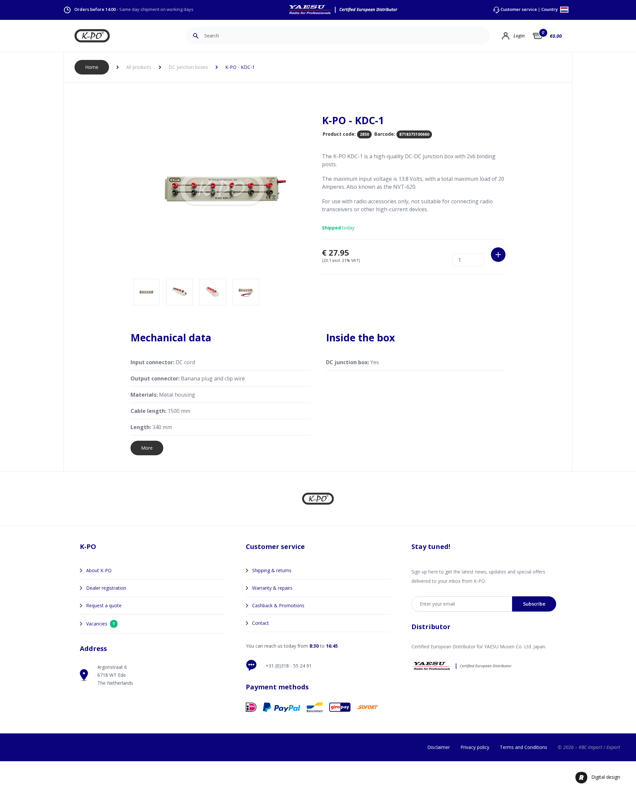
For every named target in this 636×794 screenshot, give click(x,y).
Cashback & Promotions (278, 605)
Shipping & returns (272, 570)
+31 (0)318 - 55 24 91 (289, 666)
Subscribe (534, 604)
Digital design (605, 777)
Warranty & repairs (272, 588)
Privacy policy (474, 747)
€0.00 (556, 36)
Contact (260, 623)
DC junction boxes (188, 67)
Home (91, 67)
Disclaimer (438, 747)
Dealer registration (106, 588)
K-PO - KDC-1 (240, 67)
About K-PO (99, 570)
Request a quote (104, 605)
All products (138, 67)
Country (550, 9)
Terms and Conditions (523, 747)
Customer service (519, 9)
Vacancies (100, 623)
